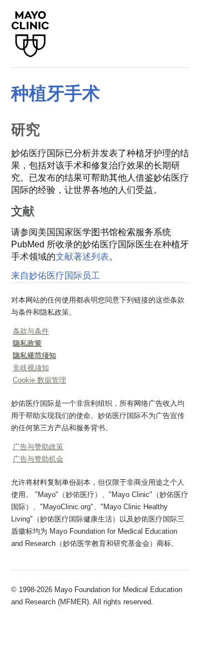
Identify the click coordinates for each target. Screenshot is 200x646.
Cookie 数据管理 (39, 380)
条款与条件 (31, 331)
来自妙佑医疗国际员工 (55, 275)
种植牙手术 (55, 93)
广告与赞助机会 (38, 459)
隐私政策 (27, 343)
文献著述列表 (82, 256)
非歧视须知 (31, 368)
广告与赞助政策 (38, 447)
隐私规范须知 (34, 355)
